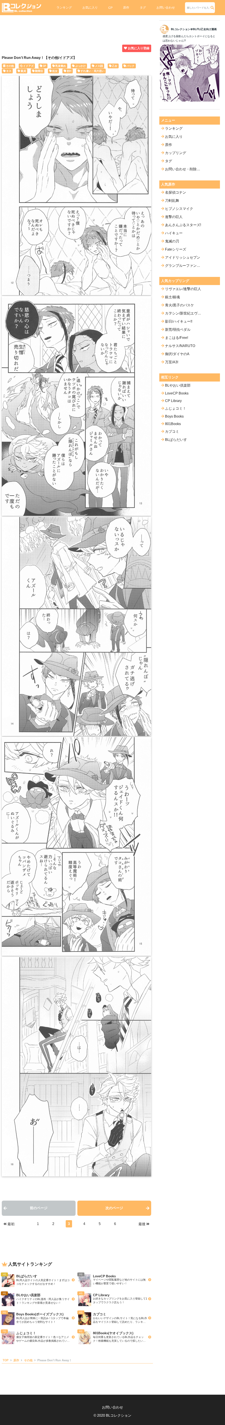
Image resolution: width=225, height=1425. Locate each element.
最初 (11, 1224)
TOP (6, 1360)
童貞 (23, 71)
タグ (143, 7)
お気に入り (90, 7)
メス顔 (99, 65)
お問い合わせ (165, 7)
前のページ (38, 1208)
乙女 (114, 65)
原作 (126, 7)
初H (69, 71)
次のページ (114, 1208)
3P (44, 65)
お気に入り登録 (138, 48)
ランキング (64, 7)
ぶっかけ (80, 65)
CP (110, 7)
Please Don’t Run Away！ (54, 1360)
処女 (55, 71)
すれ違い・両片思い (92, 71)
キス (8, 71)
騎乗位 (39, 71)
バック (130, 65)
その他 (10, 65)
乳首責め (60, 65)
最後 (141, 1224)
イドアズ (28, 65)
